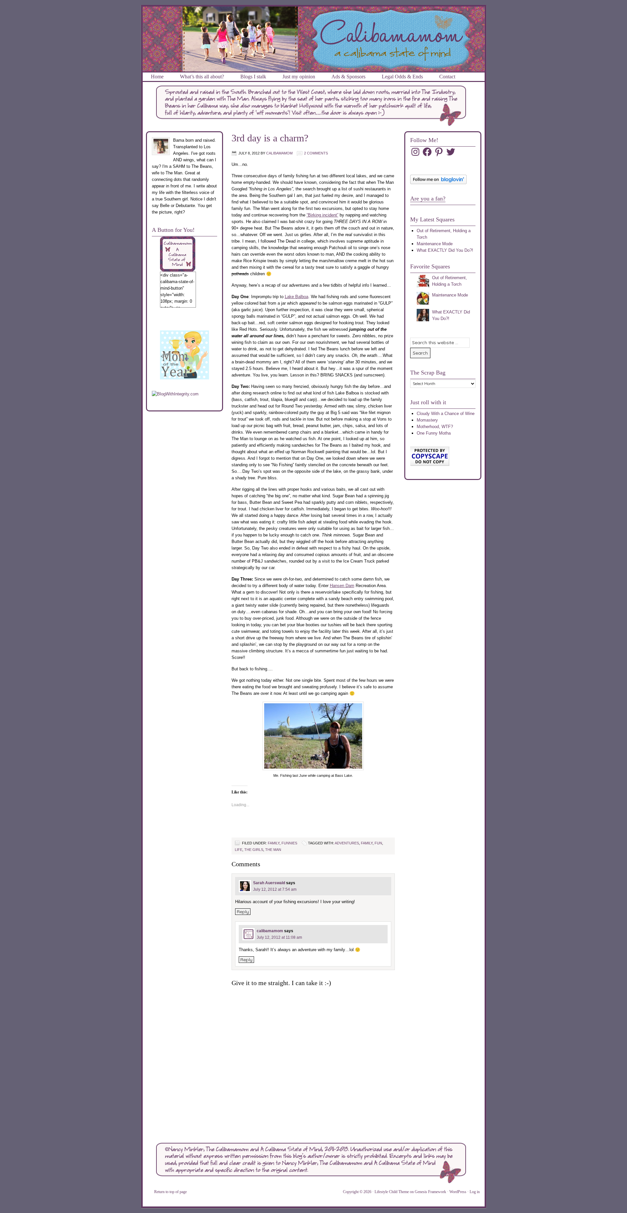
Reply (243, 912)
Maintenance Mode (435, 243)
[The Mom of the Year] (184, 377)
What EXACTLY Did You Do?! (445, 250)
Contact (447, 76)
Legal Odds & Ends (402, 76)
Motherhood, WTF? (435, 426)
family (274, 843)
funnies (289, 843)
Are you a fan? (427, 198)
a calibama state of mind (314, 14)
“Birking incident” (322, 215)
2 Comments (316, 153)
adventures (347, 843)
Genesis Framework (430, 1191)
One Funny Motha (434, 433)
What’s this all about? (202, 76)
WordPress (457, 1191)
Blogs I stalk (253, 76)
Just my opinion (298, 76)
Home (157, 76)
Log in (475, 1191)
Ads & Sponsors (348, 76)
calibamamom (279, 153)
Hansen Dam (342, 585)
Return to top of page (170, 1191)
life (238, 850)
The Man (273, 850)
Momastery (427, 420)
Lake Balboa (296, 296)
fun (378, 843)
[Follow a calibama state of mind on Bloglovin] (438, 182)
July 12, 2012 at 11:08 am (279, 937)
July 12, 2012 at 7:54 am (275, 889)
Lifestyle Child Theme (392, 1191)
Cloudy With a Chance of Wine (445, 413)
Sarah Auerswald (269, 883)
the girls (253, 850)
